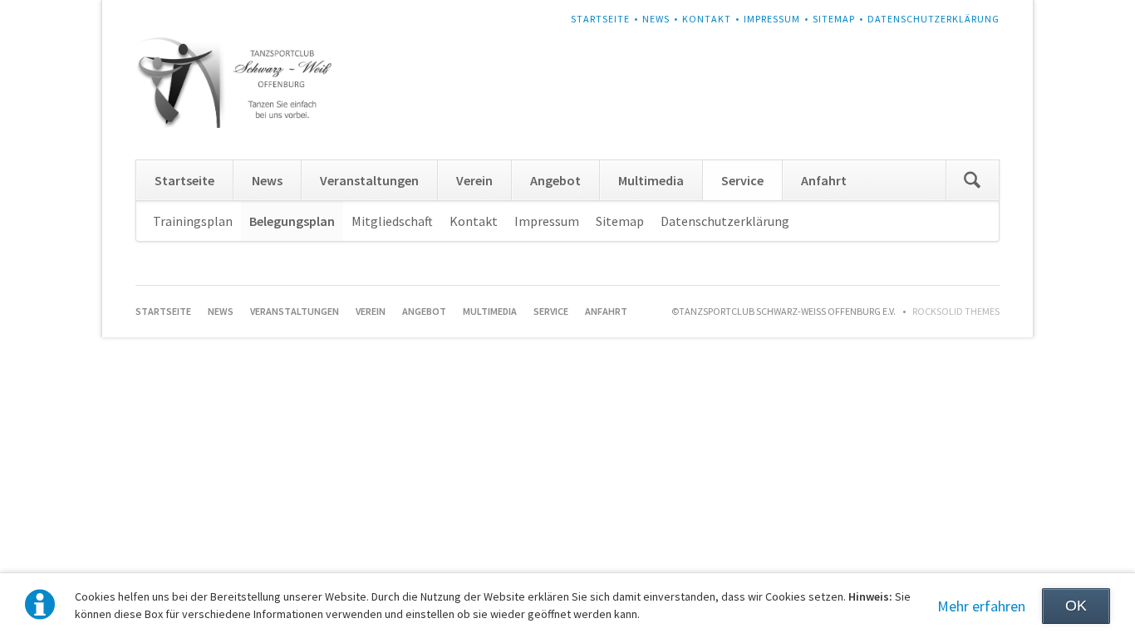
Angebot (555, 180)
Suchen (972, 180)
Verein (474, 180)
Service (742, 180)
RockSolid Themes (956, 311)
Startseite (600, 18)
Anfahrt (824, 180)
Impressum (772, 18)
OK (1076, 605)
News (656, 18)
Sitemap (834, 18)
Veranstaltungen (369, 180)
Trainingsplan (193, 221)
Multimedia (651, 180)
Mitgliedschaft (392, 221)
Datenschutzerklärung (933, 18)
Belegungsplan (292, 221)
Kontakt (706, 18)
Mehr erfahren (981, 606)
